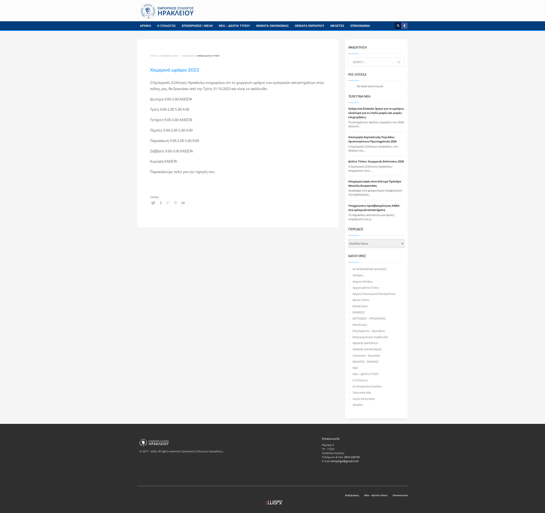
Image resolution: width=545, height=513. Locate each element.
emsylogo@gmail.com (345, 461)
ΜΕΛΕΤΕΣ (337, 25)
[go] (398, 62)
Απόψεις (358, 275)
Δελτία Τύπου (361, 300)
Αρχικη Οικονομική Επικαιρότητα (374, 294)
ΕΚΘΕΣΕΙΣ (359, 312)
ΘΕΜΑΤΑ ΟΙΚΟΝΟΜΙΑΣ (272, 25)
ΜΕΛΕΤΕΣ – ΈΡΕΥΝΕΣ (366, 362)
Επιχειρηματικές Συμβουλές (370, 337)
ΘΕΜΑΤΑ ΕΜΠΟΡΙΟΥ (309, 25)
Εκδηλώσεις (360, 306)
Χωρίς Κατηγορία (364, 399)
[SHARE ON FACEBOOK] (161, 203)
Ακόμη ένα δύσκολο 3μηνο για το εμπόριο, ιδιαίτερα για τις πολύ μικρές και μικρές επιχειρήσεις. (376, 113)
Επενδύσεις (360, 325)
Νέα (355, 368)
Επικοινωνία (400, 495)
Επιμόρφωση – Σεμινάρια (369, 331)
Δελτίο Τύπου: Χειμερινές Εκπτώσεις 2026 (376, 161)
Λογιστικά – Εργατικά (366, 355)
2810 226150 (352, 457)
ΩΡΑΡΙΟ (358, 405)
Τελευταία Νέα (362, 392)
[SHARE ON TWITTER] (153, 203)
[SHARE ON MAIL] (183, 203)
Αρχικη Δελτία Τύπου (208, 55)
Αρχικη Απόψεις (363, 281)
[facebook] (404, 26)
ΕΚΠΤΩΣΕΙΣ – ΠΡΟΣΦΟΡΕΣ (369, 318)
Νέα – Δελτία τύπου (375, 495)
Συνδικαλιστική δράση (367, 386)
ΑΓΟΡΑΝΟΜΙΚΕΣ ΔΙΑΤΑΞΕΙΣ (369, 269)
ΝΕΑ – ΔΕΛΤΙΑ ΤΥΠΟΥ (234, 25)
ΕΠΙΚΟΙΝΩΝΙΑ (360, 25)
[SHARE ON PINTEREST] (175, 203)
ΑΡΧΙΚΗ (145, 25)
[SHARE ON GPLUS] (168, 203)
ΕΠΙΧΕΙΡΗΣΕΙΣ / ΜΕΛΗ (197, 25)
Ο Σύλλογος (360, 380)
